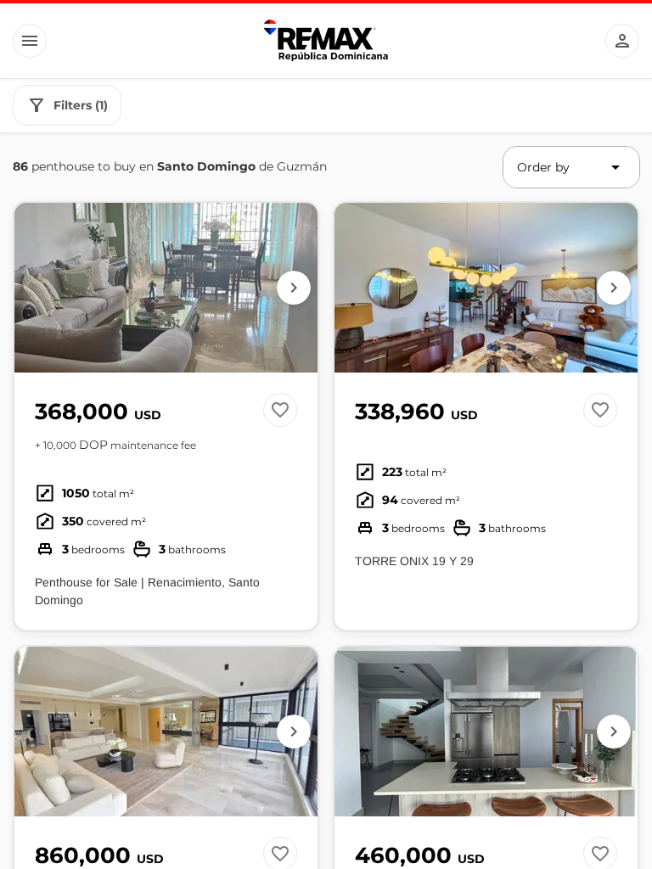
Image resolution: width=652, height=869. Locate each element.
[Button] (30, 41)
